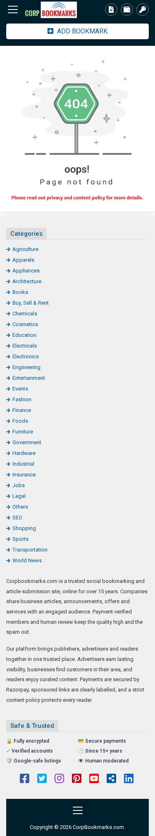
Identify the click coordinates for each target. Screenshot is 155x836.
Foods (20, 421)
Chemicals (24, 313)
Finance (21, 410)
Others (20, 507)
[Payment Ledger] (127, 9)
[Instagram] (59, 779)
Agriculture (25, 249)
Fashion (21, 399)
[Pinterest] (76, 779)
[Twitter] (42, 779)
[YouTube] (94, 779)
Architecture (26, 281)
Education (24, 335)
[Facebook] (24, 779)
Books (20, 292)
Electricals (24, 346)
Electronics (25, 356)
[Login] (142, 9)
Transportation (30, 550)
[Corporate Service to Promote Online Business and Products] (52, 9)
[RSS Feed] (111, 779)
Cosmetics (25, 324)
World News (27, 560)
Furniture (22, 432)
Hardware (24, 453)
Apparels (23, 260)
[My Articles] (111, 9)
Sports (20, 539)
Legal (19, 496)
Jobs (18, 485)
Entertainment (28, 378)
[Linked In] (129, 779)
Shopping (24, 528)
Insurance (24, 474)
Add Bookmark (81, 31)
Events (20, 389)
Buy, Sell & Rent (30, 303)
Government (26, 442)
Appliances (26, 271)
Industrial (23, 464)
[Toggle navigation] (12, 9)
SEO (17, 517)
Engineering (26, 367)
